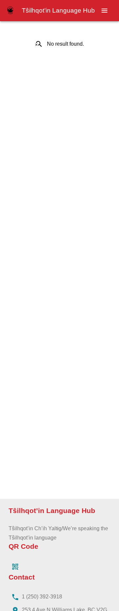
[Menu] (104, 10)
